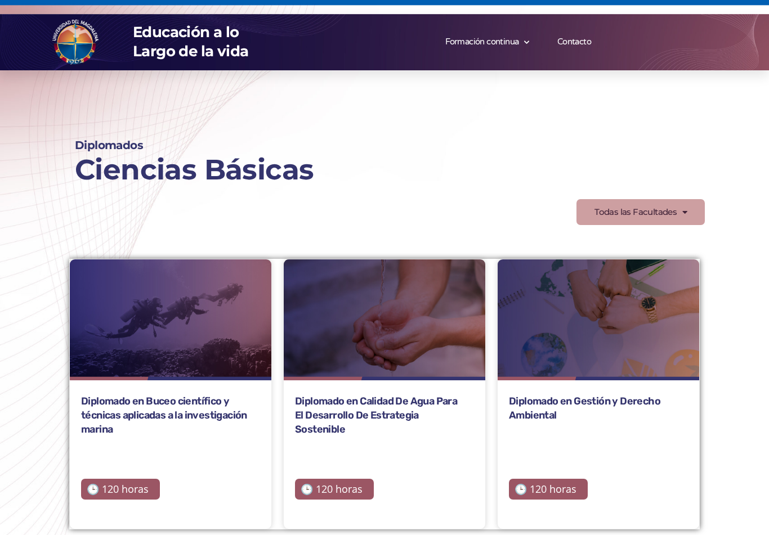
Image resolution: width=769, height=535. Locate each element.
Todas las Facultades (635, 211)
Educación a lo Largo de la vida (190, 41)
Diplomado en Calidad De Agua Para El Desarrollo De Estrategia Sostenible (376, 415)
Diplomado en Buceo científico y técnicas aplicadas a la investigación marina (164, 415)
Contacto (574, 42)
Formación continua (481, 42)
